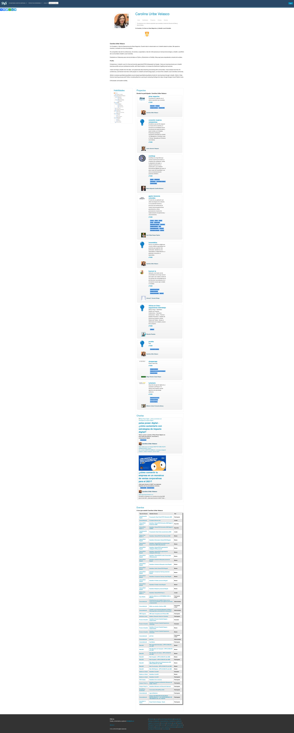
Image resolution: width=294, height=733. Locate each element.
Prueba (151, 341)
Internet (151, 179)
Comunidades (166, 729)
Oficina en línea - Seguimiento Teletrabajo (157, 306)
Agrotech (161, 293)
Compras (157, 105)
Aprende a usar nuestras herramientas (166, 727)
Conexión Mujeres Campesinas (155, 121)
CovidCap (152, 156)
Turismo (152, 220)
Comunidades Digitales (161, 181)
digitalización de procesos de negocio (157, 371)
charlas (159, 20)
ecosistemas (12, 3)
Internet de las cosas (154, 289)
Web (160, 226)
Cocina (151, 222)
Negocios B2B (161, 107)
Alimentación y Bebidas (154, 224)
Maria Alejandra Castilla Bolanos (154, 188)
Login (174, 723)
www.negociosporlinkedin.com (146, 494)
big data (162, 230)
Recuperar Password (154, 725)
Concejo (180, 725)
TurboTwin (152, 383)
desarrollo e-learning (154, 349)
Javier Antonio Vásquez (152, 148)
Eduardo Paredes (150, 334)
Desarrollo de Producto (121, 95)
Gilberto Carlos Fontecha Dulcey (154, 406)
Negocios (118, 113)
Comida (160, 220)
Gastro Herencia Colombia (154, 197)
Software (152, 329)
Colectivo (151, 719)
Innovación (162, 224)
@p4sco (112, 725)
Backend (119, 97)
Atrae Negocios (154, 96)
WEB (151, 102)
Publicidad (118, 117)
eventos (166, 20)
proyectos (152, 20)
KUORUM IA (152, 271)
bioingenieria (157, 179)
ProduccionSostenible (154, 293)
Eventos (18, 3)
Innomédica (153, 242)
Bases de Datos (121, 99)
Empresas (22, 3)
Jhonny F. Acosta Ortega (152, 298)
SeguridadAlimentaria (154, 228)
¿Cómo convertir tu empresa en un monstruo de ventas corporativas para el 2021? (151, 477)
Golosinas (161, 228)
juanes (157, 719)
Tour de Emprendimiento (166, 719)
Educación (152, 105)
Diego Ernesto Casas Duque (153, 376)
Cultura (156, 220)
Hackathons (151, 727)
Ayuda (45, 3)
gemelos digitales (153, 401)
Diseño (118, 102)
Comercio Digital (153, 183)
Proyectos (31, 3)
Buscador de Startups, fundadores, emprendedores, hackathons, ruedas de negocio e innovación (165, 721)
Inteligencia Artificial (154, 107)
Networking (37, 3)
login (291, 3)
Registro (179, 723)
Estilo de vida (157, 222)
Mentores (175, 725)
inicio (138, 20)
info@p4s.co (130, 721)
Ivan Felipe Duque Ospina (153, 235)
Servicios (163, 723)
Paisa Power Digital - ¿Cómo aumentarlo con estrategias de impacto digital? (150, 427)
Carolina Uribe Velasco (152, 112)
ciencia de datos (153, 373)
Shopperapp (153, 361)
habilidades (145, 20)
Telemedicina (152, 181)
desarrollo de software (154, 230)
